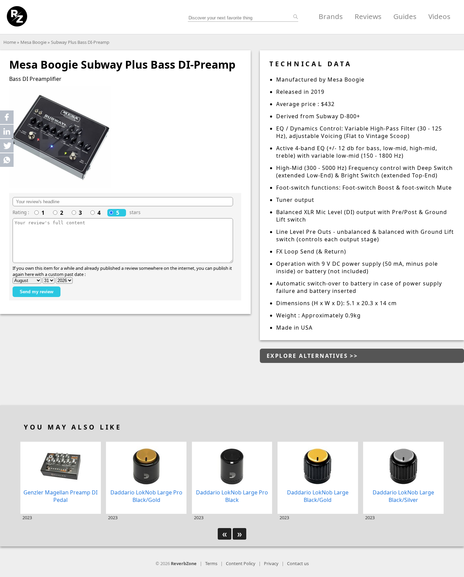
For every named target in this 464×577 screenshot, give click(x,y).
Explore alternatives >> (312, 356)
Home (9, 42)
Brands (331, 16)
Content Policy (240, 563)
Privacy (271, 563)
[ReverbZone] (17, 16)
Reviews (368, 16)
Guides (404, 16)
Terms (211, 563)
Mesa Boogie (33, 42)
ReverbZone (184, 563)
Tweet (7, 146)
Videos (439, 16)
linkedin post (7, 133)
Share (7, 117)
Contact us (298, 563)
